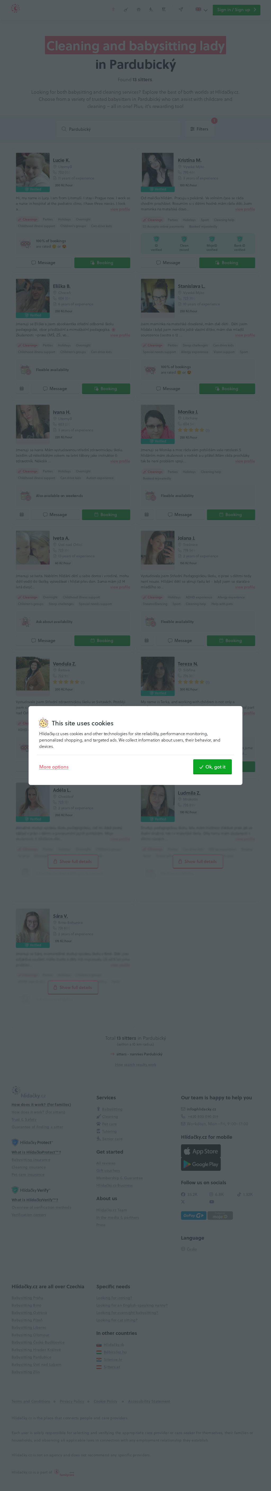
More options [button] (54, 766)
